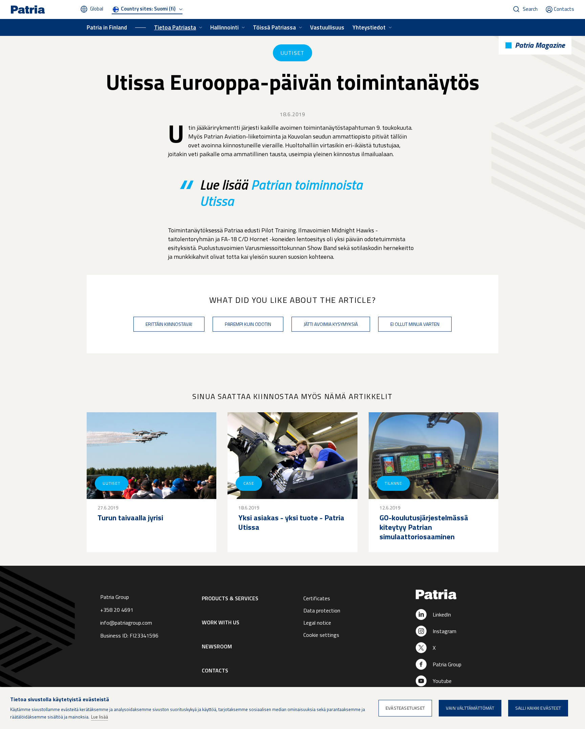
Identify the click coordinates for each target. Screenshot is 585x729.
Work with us (220, 622)
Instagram (444, 631)
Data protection (321, 610)
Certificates (316, 598)
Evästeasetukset (405, 708)
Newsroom (217, 646)
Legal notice (317, 623)
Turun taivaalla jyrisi (130, 517)
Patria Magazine (540, 45)
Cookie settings (321, 635)
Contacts (564, 9)
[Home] (456, 594)
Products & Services (230, 598)
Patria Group (447, 664)
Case (248, 483)
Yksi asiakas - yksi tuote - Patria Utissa (291, 522)
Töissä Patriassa (274, 27)
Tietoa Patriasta (175, 27)
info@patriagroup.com (126, 623)
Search (530, 9)
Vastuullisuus (327, 27)
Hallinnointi (224, 27)
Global (96, 9)
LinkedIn (442, 614)
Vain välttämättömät (470, 708)
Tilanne (393, 483)
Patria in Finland (107, 27)
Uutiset (292, 53)
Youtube (442, 681)
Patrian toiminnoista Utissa (281, 192)
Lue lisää (99, 716)
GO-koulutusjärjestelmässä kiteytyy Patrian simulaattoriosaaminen (424, 527)
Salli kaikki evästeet (538, 708)
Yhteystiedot (369, 27)
